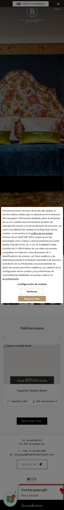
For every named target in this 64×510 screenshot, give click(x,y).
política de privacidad (42, 233)
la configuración (10, 278)
